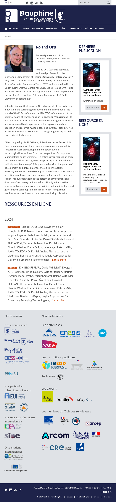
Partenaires (76, 28)
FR (6, 3)
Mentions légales (83, 497)
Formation (51, 28)
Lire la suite (59, 260)
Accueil (6, 28)
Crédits (96, 497)
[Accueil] (35, 16)
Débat (63, 28)
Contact (69, 497)
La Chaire (13, 28)
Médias (88, 28)
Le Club (25, 28)
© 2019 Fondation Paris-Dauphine (49, 497)
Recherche (37, 28)
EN (11, 3)
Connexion (107, 497)
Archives (99, 28)
